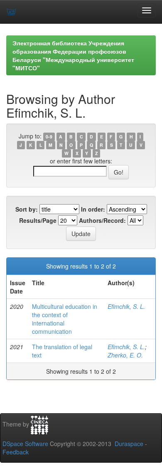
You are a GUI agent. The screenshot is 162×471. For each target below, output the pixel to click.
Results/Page (37, 220)
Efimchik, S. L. (126, 306)
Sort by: (26, 209)
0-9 (49, 136)
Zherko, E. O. (125, 355)
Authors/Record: (102, 220)
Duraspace (129, 443)
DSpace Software (25, 443)
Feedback (15, 452)
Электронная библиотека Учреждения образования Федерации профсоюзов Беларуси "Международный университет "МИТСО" (73, 55)
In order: (93, 209)
